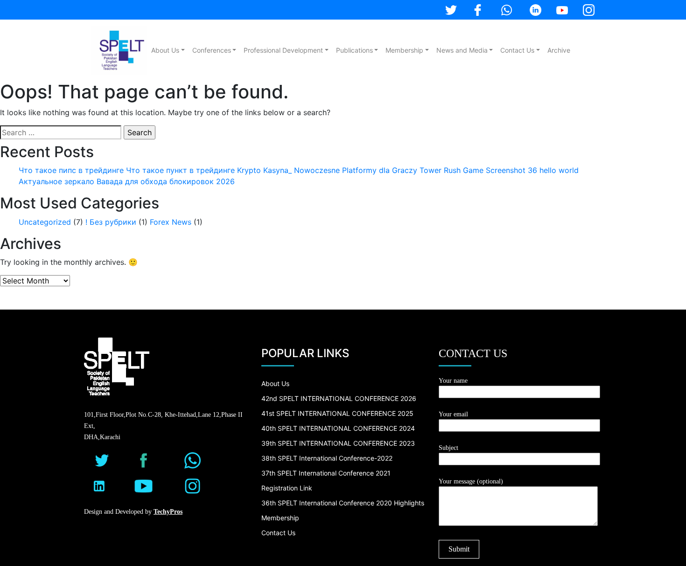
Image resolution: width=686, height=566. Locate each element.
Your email (453, 414)
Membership (404, 50)
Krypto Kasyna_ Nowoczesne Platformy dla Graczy (327, 170)
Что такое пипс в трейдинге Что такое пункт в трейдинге (127, 170)
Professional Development (283, 50)
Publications (354, 50)
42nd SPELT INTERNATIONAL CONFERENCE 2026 (338, 398)
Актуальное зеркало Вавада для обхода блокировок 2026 (127, 181)
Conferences (211, 50)
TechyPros (168, 511)
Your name (453, 380)
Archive (558, 50)
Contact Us (517, 50)
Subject (448, 447)
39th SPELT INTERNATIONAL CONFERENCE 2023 (338, 443)
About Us (165, 50)
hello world (559, 170)
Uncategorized (45, 222)
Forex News (170, 222)
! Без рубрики (110, 222)
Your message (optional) (471, 481)
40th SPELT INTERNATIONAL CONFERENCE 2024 (338, 428)
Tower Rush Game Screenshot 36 (478, 170)
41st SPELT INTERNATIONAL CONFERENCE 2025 (337, 413)
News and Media (462, 50)
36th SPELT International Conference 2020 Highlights (342, 503)
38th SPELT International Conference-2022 (326, 458)
